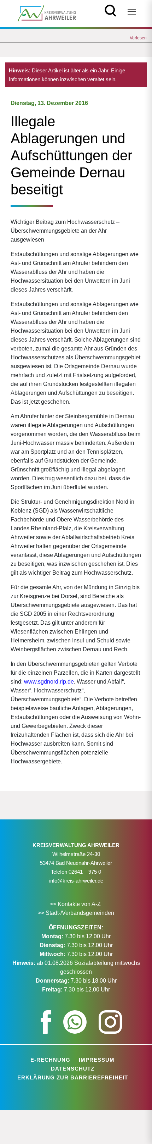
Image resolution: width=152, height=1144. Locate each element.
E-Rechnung (50, 1060)
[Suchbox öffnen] (110, 10)
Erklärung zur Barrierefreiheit (72, 1077)
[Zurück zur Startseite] (47, 13)
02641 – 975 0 (85, 872)
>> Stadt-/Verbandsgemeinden (76, 913)
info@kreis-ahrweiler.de (76, 881)
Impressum (97, 1060)
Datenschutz (72, 1069)
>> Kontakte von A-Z (76, 904)
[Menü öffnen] (132, 11)
